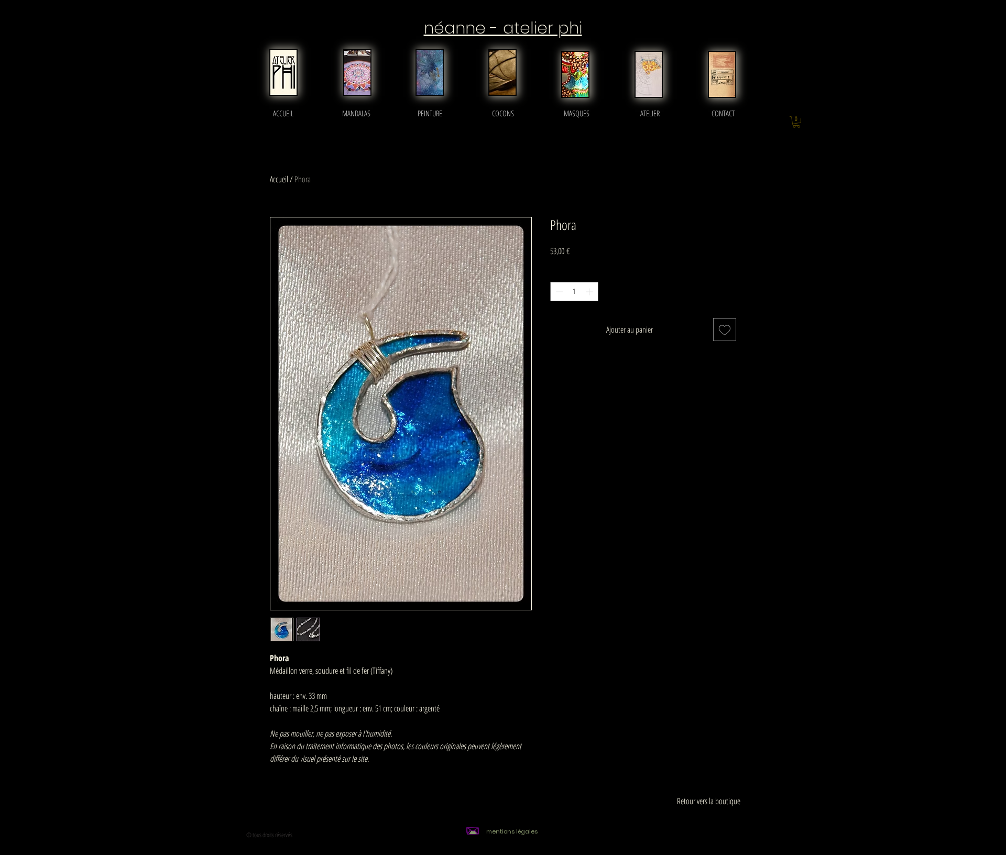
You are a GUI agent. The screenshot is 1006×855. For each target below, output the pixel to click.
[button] (796, 122)
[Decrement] (558, 291)
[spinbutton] (574, 291)
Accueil (279, 179)
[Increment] (590, 291)
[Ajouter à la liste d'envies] (724, 329)
